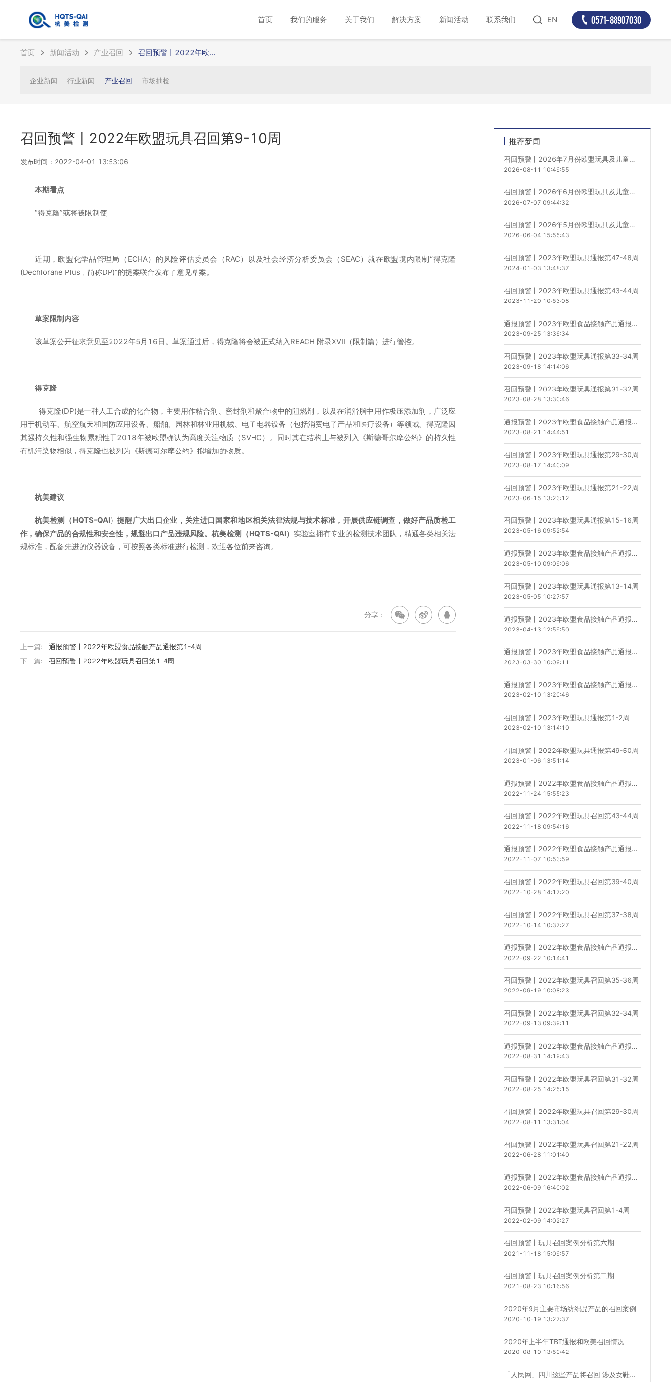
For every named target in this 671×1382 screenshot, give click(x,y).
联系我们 (501, 19)
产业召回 (108, 52)
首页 (265, 19)
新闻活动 (454, 19)
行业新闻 (81, 80)
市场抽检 (155, 80)
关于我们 (359, 19)
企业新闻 (43, 80)
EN (552, 19)
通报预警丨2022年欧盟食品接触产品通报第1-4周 (125, 646)
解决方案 (406, 19)
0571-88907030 (616, 19)
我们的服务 (308, 19)
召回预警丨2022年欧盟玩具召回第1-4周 (111, 661)
